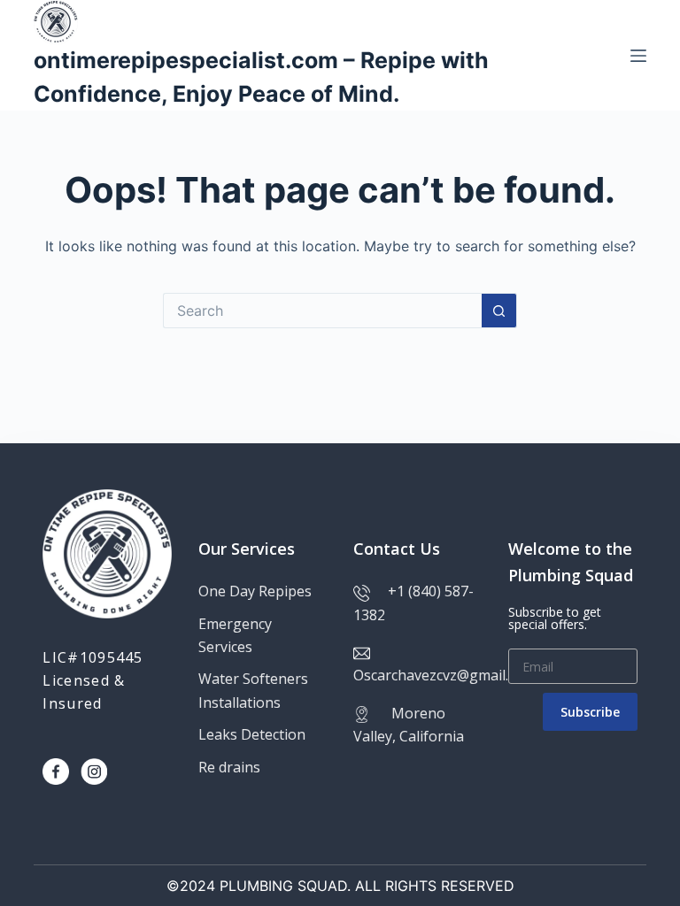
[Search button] (499, 310)
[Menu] (638, 56)
